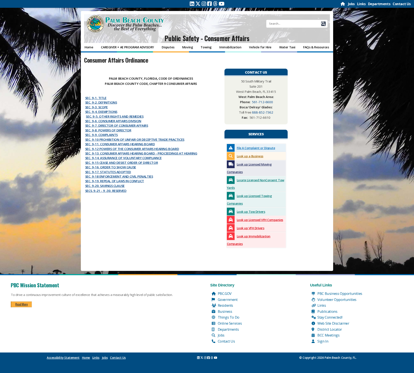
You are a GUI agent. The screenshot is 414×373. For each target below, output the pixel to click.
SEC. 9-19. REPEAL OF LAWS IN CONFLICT (114, 181)
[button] (323, 23)
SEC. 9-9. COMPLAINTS (101, 135)
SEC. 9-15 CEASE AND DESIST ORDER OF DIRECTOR (121, 162)
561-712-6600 (262, 102)
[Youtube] (221, 3)
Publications (327, 311)
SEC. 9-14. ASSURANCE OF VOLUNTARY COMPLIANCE (123, 158)
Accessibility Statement (63, 358)
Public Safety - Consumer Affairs (207, 38)
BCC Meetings (328, 335)
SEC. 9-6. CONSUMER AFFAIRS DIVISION (113, 121)
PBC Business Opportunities (339, 293)
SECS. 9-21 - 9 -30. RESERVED (106, 190)
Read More (21, 304)
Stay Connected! (329, 317)
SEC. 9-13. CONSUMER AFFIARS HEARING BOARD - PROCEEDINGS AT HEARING (141, 153)
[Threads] (215, 3)
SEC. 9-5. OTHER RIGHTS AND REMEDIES (114, 116)
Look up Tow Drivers (251, 212)
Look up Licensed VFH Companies (260, 220)
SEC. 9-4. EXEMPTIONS (101, 111)
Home (86, 358)
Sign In (322, 341)
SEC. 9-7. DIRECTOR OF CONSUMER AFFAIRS (116, 125)
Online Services (229, 323)
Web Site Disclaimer (333, 323)
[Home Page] (343, 4)
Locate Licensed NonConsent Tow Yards (255, 184)
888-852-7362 (262, 112)
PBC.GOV (224, 293)
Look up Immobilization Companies (248, 240)
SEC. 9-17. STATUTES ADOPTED (108, 172)
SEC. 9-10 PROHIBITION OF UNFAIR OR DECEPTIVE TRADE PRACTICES (134, 139)
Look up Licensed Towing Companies (249, 199)
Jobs (351, 4)
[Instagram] (204, 3)
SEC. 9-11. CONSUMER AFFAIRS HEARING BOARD (120, 144)
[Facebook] (209, 3)
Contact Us (402, 4)
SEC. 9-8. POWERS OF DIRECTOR (108, 130)
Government (227, 299)
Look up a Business (250, 156)
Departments (379, 4)
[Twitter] (198, 3)
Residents (225, 305)
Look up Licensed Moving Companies (249, 168)
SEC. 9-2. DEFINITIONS (101, 102)
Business (224, 311)
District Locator (329, 329)
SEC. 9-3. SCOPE (96, 107)
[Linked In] (192, 3)
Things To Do (228, 317)
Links (361, 4)
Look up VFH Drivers (250, 228)
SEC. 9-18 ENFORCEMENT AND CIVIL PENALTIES (119, 176)
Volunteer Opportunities (336, 299)
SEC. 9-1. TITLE (96, 98)
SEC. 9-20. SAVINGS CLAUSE (105, 185)
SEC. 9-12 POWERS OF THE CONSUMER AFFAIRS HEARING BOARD (132, 149)
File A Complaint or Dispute (256, 148)
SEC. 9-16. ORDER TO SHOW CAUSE (110, 167)
